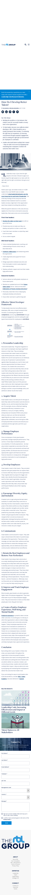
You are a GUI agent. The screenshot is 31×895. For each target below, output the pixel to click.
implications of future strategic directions (15, 289)
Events (15, 889)
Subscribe (15, 887)
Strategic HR (15, 878)
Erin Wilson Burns (14, 108)
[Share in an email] (2, 112)
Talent (15, 875)
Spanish (21, 679)
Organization (15, 876)
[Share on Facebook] (13, 112)
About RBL (15, 859)
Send (6, 823)
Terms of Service (15, 864)
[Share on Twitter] (10, 112)
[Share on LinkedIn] (6, 112)
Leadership (15, 873)
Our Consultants (15, 861)
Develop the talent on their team (12, 221)
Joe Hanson (6, 108)
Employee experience (7, 615)
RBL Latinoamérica (15, 862)
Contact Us (15, 885)
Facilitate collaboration (9, 251)
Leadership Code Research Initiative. (12, 97)
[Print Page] (17, 112)
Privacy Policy (7, 819)
